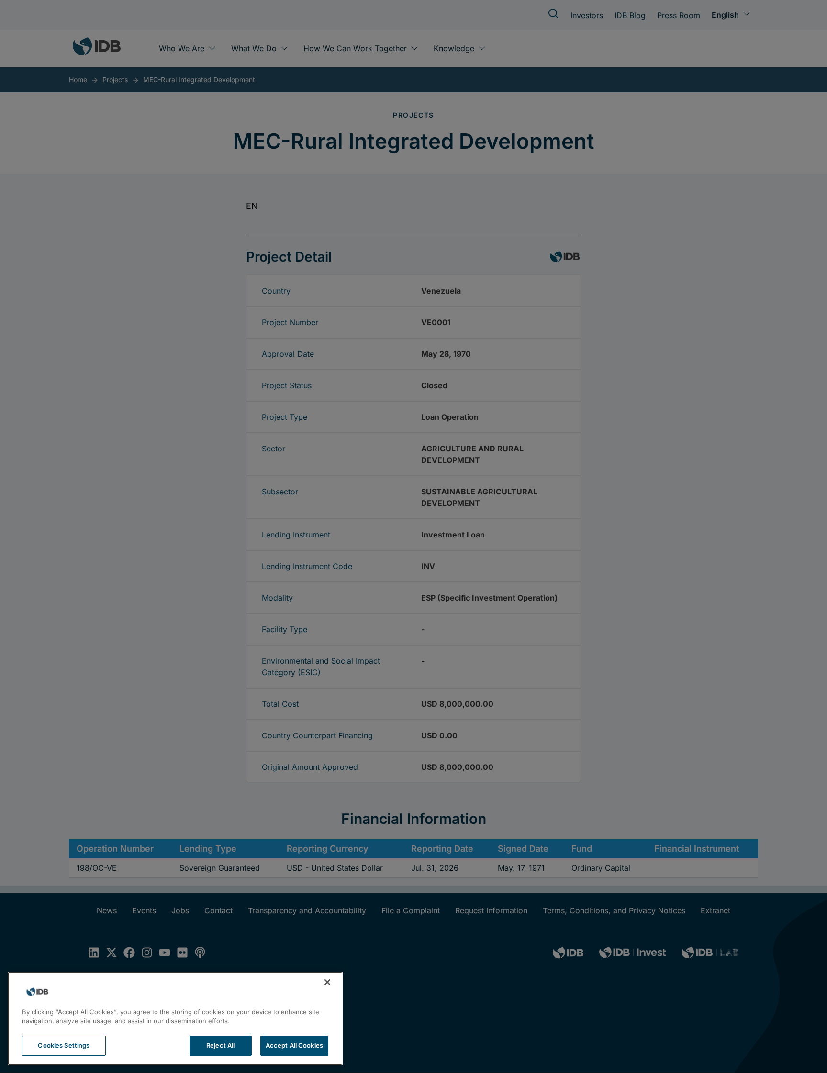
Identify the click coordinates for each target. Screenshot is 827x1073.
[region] (175, 1018)
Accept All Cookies (294, 1045)
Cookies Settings (63, 1045)
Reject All (220, 1045)
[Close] (327, 982)
